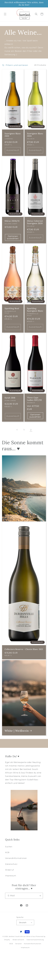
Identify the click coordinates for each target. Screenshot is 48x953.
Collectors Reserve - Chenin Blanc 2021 (24, 649)
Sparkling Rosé (12, 308)
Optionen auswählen (13, 237)
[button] (5, 14)
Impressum (10, 875)
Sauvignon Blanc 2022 (13, 134)
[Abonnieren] (40, 896)
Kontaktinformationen (32, 944)
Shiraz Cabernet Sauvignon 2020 (35, 222)
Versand (18, 944)
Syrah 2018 (10, 398)
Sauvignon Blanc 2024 (35, 134)
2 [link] (31, 430)
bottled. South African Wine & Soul (22, 936)
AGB (7, 852)
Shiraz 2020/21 (12, 221)
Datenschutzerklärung (35, 940)
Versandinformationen (16, 858)
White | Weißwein (17, 730)
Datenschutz (11, 864)
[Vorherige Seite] (17, 430)
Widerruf (9, 870)
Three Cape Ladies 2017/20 (34, 398)
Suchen (8, 846)
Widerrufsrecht (18, 940)
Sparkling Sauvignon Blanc (35, 309)
